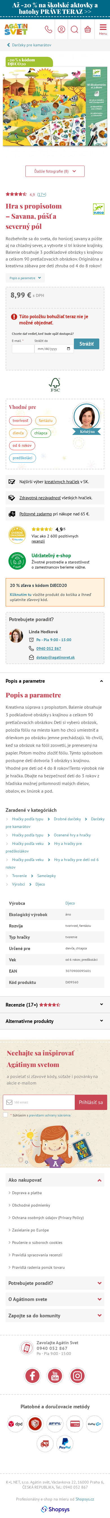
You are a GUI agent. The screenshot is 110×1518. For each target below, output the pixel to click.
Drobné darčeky (68, 818)
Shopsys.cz (85, 1499)
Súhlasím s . (40, 1115)
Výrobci (19, 884)
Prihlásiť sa (91, 1102)
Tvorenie (20, 875)
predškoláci (22, 457)
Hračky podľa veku (28, 843)
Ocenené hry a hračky (72, 835)
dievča (18, 432)
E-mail (17, 341)
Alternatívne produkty (30, 1021)
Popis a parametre (25, 681)
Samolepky (46, 875)
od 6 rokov (22, 445)
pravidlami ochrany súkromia (50, 1115)
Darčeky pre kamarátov (31, 44)
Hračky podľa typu (28, 818)
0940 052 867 (48, 648)
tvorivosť (20, 420)
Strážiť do (41, 341)
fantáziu (46, 420)
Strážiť (87, 344)
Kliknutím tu (21, 594)
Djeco (40, 884)
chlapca (40, 432)
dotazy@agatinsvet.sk (55, 657)
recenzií (38, 541)
